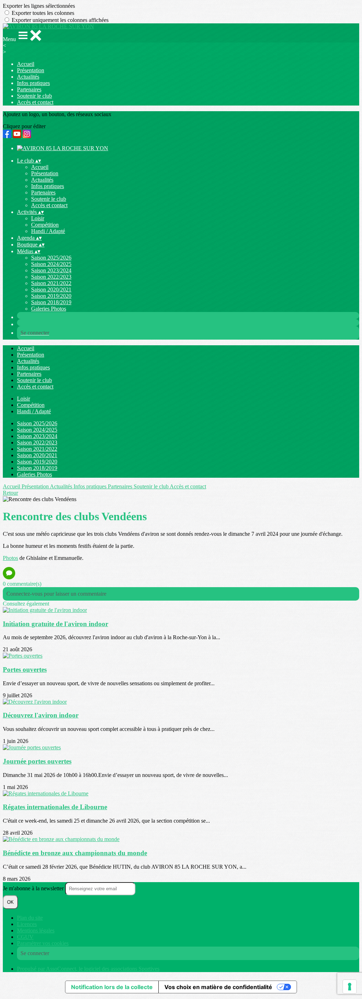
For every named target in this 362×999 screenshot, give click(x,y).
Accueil (25, 64)
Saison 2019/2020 (51, 296)
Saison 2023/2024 (51, 270)
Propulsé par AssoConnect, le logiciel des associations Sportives (88, 969)
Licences (27, 924)
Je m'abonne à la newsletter (34, 888)
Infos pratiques (33, 83)
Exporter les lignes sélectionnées (39, 6)
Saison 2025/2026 (51, 258)
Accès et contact (35, 102)
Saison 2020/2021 (51, 289)
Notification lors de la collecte (112, 987)
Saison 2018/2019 (51, 302)
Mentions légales (35, 930)
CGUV (25, 937)
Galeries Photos (48, 309)
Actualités (28, 77)
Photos (10, 558)
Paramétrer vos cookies (43, 943)
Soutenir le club (34, 96)
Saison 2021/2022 (51, 283)
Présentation (30, 70)
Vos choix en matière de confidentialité (218, 987)
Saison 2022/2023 (51, 277)
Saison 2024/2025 (51, 264)
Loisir (37, 218)
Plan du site (30, 918)
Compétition (45, 225)
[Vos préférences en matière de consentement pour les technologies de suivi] (349, 986)
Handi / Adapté (48, 231)
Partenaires (29, 89)
